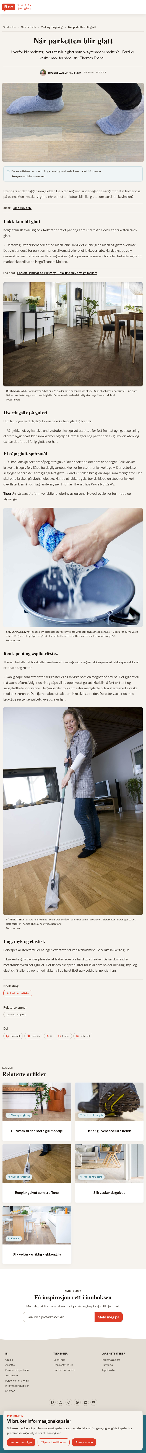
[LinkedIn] (85, 1402)
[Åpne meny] (139, 6)
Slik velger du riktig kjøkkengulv (37, 1254)
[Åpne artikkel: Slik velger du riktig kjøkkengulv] (36, 1225)
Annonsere (11, 1375)
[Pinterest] (77, 1402)
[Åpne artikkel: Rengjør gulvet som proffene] (36, 1163)
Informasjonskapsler (17, 1385)
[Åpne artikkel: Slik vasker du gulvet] (109, 1163)
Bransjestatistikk (63, 1364)
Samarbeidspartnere (17, 1370)
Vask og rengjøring (52, 27)
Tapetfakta (108, 1370)
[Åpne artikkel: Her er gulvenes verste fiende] (109, 1102)
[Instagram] (60, 1402)
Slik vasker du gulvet (109, 1192)
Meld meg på (108, 1317)
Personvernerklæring (17, 1380)
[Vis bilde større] (73, 122)
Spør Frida (59, 1359)
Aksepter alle (84, 1442)
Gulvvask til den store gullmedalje (37, 1131)
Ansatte (10, 1364)
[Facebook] (52, 1402)
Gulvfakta (107, 1364)
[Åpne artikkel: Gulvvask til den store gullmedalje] (36, 1102)
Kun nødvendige (21, 1442)
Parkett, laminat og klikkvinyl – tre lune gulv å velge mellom (57, 273)
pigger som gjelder (40, 191)
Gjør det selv (28, 27)
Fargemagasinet (111, 1359)
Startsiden (9, 27)
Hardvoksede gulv (119, 250)
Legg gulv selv (22, 208)
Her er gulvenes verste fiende (109, 1131)
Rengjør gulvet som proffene (37, 1192)
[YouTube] (93, 1402)
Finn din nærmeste (64, 1370)
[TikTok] (69, 1402)
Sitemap (10, 1390)
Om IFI (9, 1359)
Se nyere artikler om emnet (28, 176)
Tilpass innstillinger (53, 1442)
